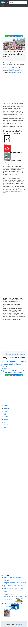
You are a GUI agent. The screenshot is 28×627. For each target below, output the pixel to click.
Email (12, 36)
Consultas (18, 353)
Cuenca (5, 417)
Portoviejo (6, 424)
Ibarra (5, 425)
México (5, 406)
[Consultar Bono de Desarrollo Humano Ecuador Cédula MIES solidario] (18, 600)
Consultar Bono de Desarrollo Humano (13, 588)
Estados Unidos (7, 408)
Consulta (13, 353)
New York (6, 419)
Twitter (15, 36)
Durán (5, 427)
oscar (17, 354)
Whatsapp (8, 36)
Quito (5, 414)
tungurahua (22, 354)
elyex (6, 2)
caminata (9, 353)
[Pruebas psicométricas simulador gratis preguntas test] (15, 606)
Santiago (6, 416)
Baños (4, 353)
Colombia (6, 413)
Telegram (20, 36)
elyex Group (19, 624)
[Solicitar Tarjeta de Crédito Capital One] (7, 613)
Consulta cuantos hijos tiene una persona (14, 577)
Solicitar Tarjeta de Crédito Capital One (13, 609)
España (5, 411)
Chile (5, 410)
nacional (14, 354)
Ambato (5, 422)
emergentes (9, 354)
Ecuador (23, 353)
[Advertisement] (14, 21)
